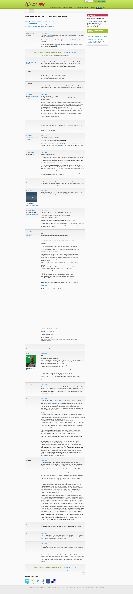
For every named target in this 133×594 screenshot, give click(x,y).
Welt (75, 40)
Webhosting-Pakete (67, 7)
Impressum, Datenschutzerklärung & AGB (87, 587)
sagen (78, 24)
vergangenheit (28, 26)
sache (74, 24)
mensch (63, 24)
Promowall (43, 11)
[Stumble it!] (38, 584)
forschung (39, 24)
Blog (75, 587)
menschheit (68, 24)
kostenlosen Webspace (31, 156)
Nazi (65, 125)
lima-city (27, 21)
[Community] (28, 10)
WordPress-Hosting (78, 7)
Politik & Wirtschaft (49, 21)
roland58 (30, 94)
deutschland (32, 23)
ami (26, 24)
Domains (86, 7)
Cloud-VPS (92, 7)
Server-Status (101, 587)
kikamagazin (31, 190)
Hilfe (104, 7)
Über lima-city (69, 587)
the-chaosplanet (31, 210)
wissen (42, 26)
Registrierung (101, 1)
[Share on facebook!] (48, 584)
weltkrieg (38, 26)
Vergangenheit (44, 285)
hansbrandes (31, 152)
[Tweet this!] (28, 584)
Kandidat (76, 249)
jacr (28, 353)
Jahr (59, 104)
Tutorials (50, 11)
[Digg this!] (33, 584)
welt (34, 26)
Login (95, 1)
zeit (45, 26)
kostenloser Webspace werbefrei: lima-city (40, 4)
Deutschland (50, 35)
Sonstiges (39, 21)
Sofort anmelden (97, 21)
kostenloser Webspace (55, 7)
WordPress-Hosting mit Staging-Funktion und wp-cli (96, 40)
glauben (44, 24)
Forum (31, 11)
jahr (47, 24)
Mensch (43, 249)
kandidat (51, 24)
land (58, 24)
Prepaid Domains (92, 42)
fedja (29, 60)
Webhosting (32, 587)
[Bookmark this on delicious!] (53, 584)
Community (99, 7)
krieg (54, 24)
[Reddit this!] (43, 584)
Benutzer (37, 11)
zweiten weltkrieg (50, 26)
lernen (60, 24)
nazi (72, 24)
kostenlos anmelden (69, 52)
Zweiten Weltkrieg (59, 400)
